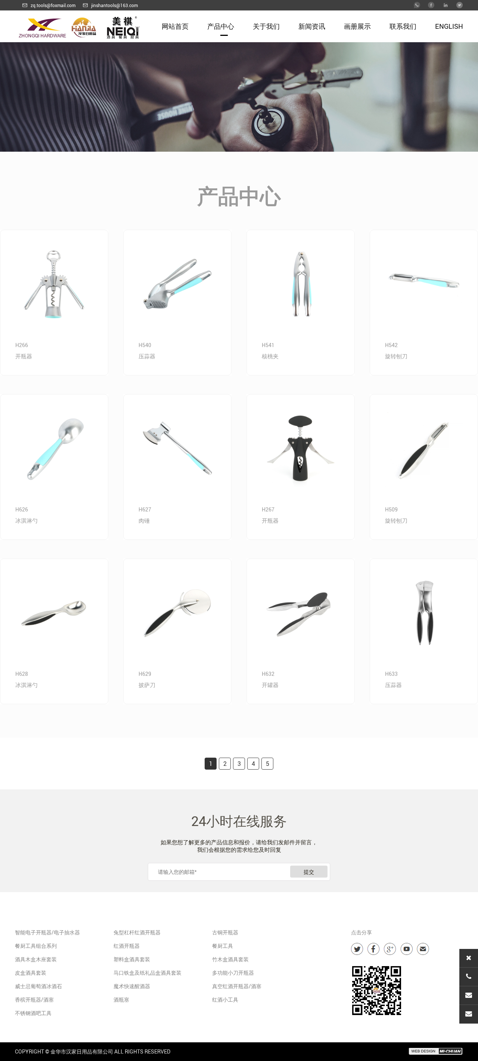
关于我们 (266, 26)
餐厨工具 (222, 945)
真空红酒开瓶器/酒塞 (236, 986)
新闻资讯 (311, 26)
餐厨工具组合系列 (36, 945)
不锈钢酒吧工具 (33, 1013)
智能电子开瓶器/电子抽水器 (47, 932)
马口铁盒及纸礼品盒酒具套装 (147, 972)
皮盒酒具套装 (30, 972)
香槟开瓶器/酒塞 (34, 999)
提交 (309, 872)
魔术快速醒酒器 (132, 986)
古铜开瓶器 (225, 932)
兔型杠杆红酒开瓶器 (137, 932)
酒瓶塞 (121, 999)
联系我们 (402, 26)
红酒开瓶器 (127, 945)
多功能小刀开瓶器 (233, 972)
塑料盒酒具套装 (132, 959)
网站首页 (175, 26)
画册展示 (357, 26)
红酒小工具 (225, 999)
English (449, 26)
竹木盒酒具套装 (230, 959)
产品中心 (220, 26)
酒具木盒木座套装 (36, 959)
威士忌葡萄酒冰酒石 (38, 986)
